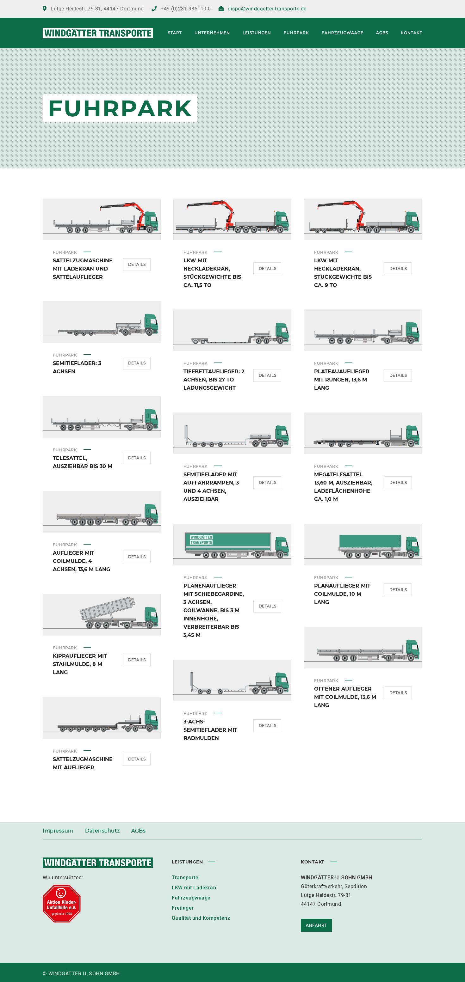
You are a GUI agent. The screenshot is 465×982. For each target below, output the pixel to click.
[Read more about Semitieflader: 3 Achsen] (101, 322)
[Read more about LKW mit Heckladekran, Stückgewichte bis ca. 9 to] (363, 219)
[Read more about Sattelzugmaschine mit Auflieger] (101, 718)
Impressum (58, 831)
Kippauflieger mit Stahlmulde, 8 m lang (80, 664)
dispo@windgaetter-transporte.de (267, 9)
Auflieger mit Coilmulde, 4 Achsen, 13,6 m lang (81, 561)
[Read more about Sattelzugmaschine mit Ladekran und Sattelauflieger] (101, 219)
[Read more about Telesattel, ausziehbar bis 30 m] (101, 416)
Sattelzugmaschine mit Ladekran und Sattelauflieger (83, 269)
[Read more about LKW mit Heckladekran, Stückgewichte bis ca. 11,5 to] (232, 219)
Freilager (183, 908)
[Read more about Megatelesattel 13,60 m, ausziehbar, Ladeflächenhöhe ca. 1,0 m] (363, 433)
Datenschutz (102, 831)
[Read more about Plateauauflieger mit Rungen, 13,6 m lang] (363, 330)
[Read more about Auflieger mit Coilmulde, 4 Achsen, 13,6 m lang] (101, 511)
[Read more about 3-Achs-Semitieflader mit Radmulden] (232, 680)
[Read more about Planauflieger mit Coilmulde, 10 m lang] (363, 544)
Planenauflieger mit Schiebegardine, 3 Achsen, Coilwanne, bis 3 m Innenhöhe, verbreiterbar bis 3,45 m (213, 610)
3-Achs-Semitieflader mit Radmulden (210, 730)
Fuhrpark (65, 252)
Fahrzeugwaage (191, 898)
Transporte (185, 878)
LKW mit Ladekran (194, 888)
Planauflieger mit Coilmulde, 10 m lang (342, 594)
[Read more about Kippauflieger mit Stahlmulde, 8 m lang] (101, 614)
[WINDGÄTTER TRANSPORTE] (98, 33)
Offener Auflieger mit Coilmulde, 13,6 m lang (345, 697)
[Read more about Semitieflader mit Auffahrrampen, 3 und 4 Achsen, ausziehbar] (232, 433)
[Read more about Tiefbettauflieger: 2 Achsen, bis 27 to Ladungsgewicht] (232, 330)
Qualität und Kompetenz (201, 918)
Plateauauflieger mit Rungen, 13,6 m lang (341, 380)
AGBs (138, 831)
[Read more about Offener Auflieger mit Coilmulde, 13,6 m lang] (363, 647)
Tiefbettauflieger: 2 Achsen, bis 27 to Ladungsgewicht (213, 380)
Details (137, 264)
